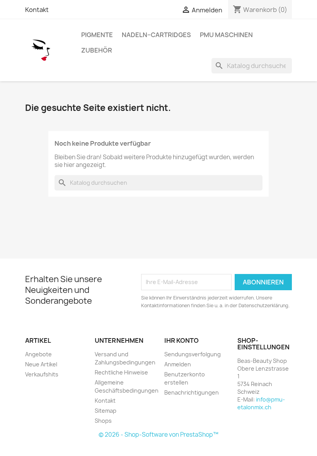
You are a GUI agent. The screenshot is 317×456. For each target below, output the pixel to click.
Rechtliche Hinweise (121, 372)
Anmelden (177, 364)
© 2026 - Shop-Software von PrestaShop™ (158, 434)
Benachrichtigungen (191, 392)
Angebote (38, 354)
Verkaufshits (41, 374)
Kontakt (37, 9)
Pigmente (97, 35)
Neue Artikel (41, 364)
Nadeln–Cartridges (156, 35)
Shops (103, 420)
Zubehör (96, 50)
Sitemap (105, 410)
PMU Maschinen (226, 35)
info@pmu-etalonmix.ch (261, 403)
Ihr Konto (181, 340)
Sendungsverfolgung (192, 354)
